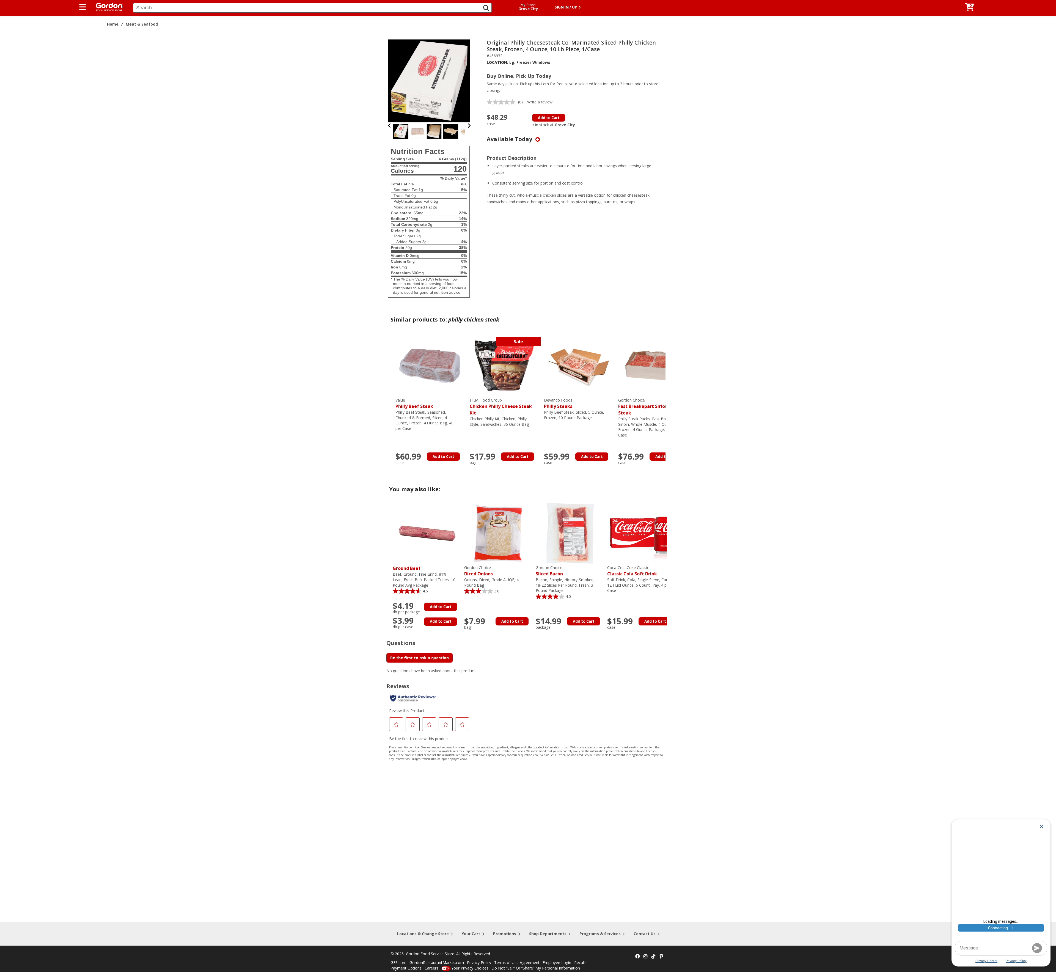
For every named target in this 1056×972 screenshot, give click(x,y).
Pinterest (661, 956)
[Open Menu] (82, 7)
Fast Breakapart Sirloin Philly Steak (650, 406)
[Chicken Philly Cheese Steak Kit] (504, 365)
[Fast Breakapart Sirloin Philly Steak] (652, 365)
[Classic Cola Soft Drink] (641, 533)
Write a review (539, 102)
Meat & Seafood (142, 24)
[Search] (486, 8)
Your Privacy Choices (469, 968)
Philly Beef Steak (414, 403)
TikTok (653, 956)
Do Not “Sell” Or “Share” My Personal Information (535, 968)
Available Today (510, 139)
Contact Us (645, 933)
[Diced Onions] (498, 533)
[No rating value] (502, 102)
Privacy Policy (479, 962)
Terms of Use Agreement (517, 962)
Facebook (637, 956)
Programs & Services (600, 933)
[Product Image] (429, 80)
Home (113, 24)
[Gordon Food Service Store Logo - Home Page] (106, 6)
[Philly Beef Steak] (429, 365)
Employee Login (557, 962)
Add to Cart (549, 117)
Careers (431, 968)
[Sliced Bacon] (570, 533)
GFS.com (398, 962)
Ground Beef (406, 568)
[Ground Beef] (427, 533)
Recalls (580, 962)
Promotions (504, 933)
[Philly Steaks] (578, 365)
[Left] (389, 125)
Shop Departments (547, 933)
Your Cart (471, 933)
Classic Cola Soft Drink (632, 571)
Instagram (645, 956)
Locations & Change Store (423, 933)
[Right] (469, 125)
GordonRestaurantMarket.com (436, 962)
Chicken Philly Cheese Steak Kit (501, 406)
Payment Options (406, 968)
